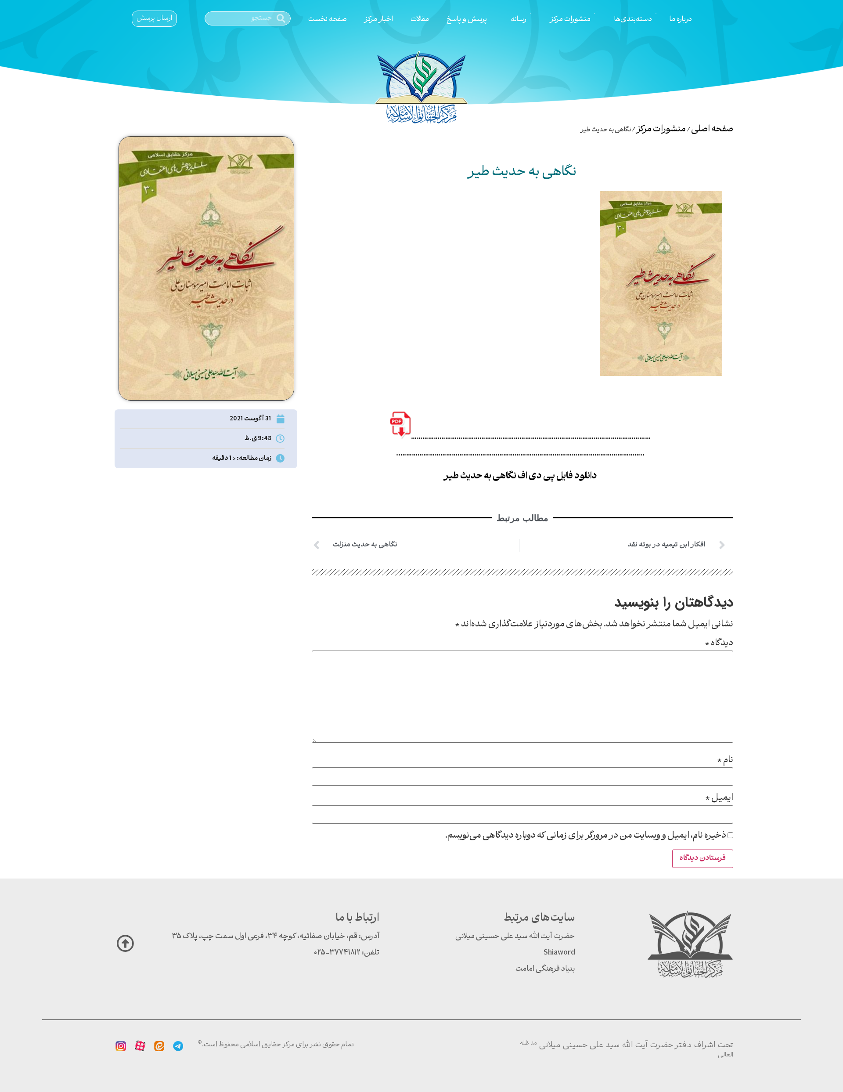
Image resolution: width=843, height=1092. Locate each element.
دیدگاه (719, 643)
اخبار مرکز (378, 19)
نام (725, 760)
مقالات (420, 19)
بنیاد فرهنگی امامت (545, 969)
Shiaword (559, 953)
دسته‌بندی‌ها (633, 19)
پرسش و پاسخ (467, 19)
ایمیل (719, 798)
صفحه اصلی (712, 129)
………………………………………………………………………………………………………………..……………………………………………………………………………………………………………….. (523, 445)
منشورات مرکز (570, 19)
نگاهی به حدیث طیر (522, 172)
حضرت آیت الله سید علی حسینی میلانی (515, 937)
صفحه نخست (327, 19)
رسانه (518, 19)
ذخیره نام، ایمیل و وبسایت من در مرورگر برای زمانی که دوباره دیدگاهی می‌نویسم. (585, 836)
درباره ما (681, 19)
